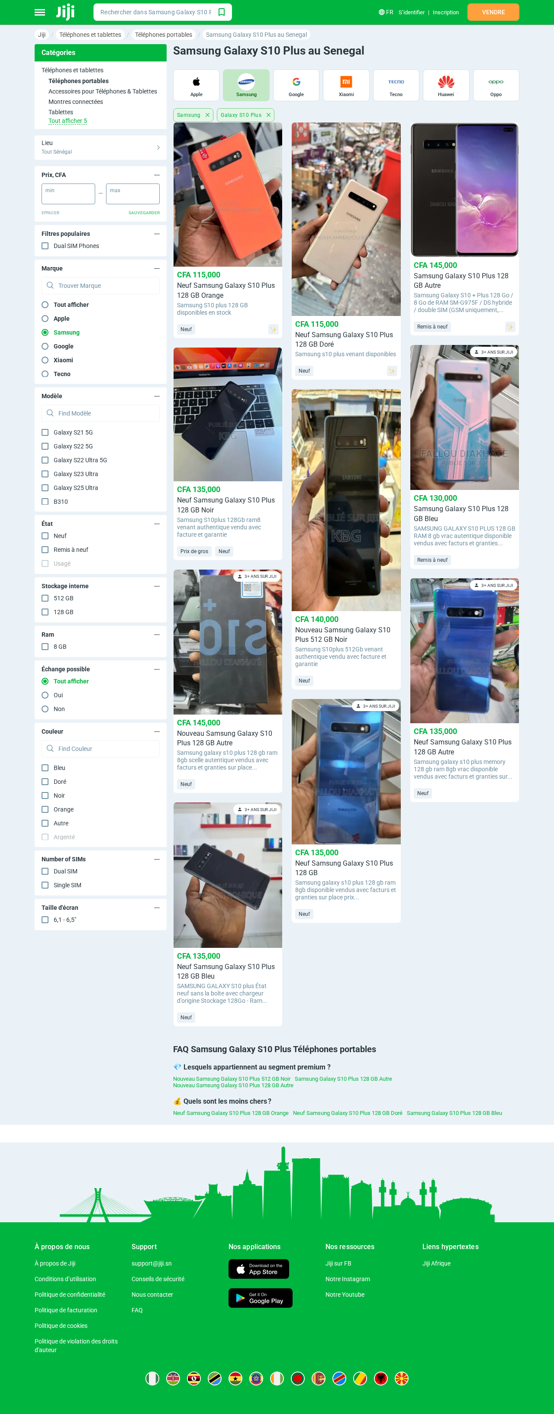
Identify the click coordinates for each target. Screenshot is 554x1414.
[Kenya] (173, 1378)
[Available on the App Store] (259, 1270)
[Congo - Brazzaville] (360, 1378)
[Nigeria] (152, 1378)
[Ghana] (235, 1378)
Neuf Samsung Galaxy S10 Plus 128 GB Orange (231, 1113)
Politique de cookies (61, 1325)
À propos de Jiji (55, 1263)
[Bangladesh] (298, 1378)
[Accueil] (66, 12)
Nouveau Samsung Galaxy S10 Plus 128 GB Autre (233, 1085)
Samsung (189, 115)
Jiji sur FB (338, 1263)
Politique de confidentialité (70, 1294)
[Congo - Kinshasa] (339, 1378)
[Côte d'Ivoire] (277, 1378)
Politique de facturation (66, 1310)
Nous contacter (152, 1294)
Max (115, 190)
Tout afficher (71, 305)
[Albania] (381, 1378)
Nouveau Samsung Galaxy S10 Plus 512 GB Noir (231, 1079)
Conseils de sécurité (158, 1278)
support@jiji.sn (152, 1263)
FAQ (137, 1310)
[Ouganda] (194, 1378)
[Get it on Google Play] (261, 1299)
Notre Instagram (347, 1278)
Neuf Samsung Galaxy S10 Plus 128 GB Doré (348, 1113)
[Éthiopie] (256, 1378)
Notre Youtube (344, 1294)
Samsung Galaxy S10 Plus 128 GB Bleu (454, 1113)
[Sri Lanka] (318, 1378)
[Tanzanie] (215, 1378)
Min (50, 190)
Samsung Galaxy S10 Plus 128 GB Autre (343, 1079)
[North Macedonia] (402, 1378)
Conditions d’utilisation (65, 1278)
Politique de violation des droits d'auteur (76, 1345)
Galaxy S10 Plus (242, 115)
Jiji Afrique (436, 1263)
